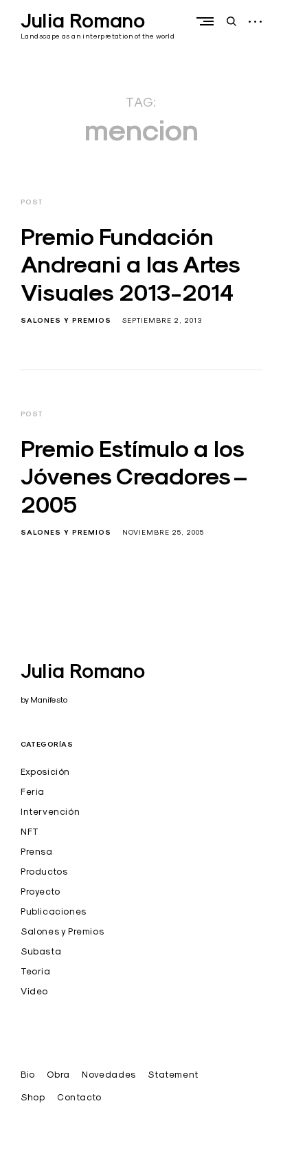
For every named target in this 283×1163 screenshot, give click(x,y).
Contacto (79, 1096)
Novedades (108, 1074)
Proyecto (40, 891)
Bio (28, 1074)
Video (34, 990)
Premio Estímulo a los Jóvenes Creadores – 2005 (134, 477)
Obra (58, 1074)
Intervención (50, 811)
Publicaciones (54, 911)
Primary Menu (208, 21)
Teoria (36, 971)
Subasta (41, 951)
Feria (33, 791)
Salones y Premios (66, 320)
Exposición (45, 771)
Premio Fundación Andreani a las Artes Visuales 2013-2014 (130, 265)
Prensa (37, 851)
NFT (30, 831)
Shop (33, 1096)
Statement (173, 1074)
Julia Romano (83, 20)
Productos (44, 871)
